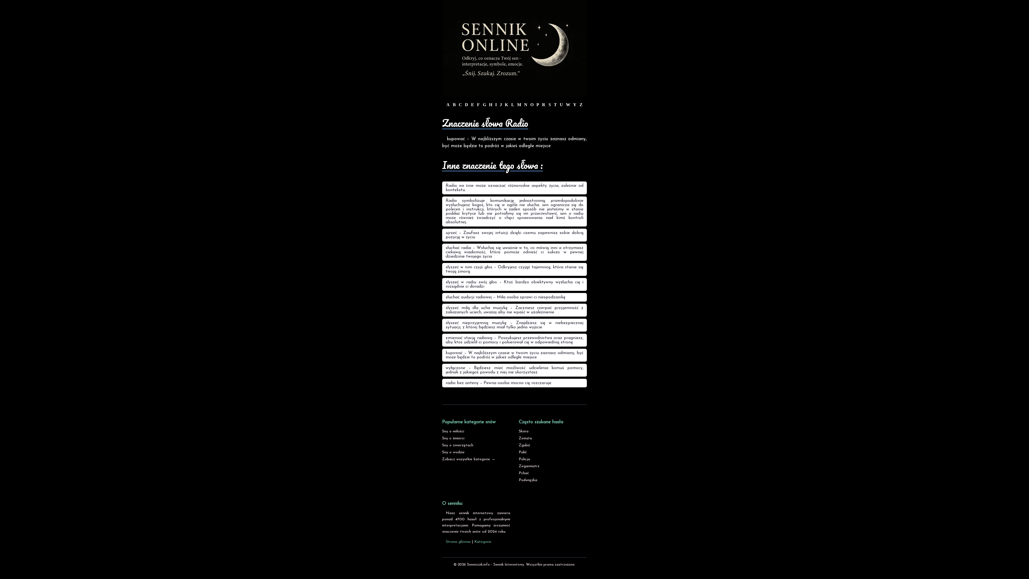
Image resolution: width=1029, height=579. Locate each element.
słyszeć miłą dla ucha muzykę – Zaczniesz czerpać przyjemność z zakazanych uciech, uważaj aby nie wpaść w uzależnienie (514, 310)
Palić (523, 452)
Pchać (524, 473)
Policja (524, 459)
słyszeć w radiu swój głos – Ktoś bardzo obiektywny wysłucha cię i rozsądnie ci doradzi (514, 284)
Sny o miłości (453, 431)
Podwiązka (528, 480)
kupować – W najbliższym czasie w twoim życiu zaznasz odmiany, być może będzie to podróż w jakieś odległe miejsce (514, 355)
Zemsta (525, 438)
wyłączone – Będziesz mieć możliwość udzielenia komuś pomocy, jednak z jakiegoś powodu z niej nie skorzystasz (514, 370)
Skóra (523, 431)
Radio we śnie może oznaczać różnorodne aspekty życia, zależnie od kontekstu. (514, 188)
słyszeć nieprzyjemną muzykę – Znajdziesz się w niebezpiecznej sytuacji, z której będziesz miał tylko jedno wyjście (514, 325)
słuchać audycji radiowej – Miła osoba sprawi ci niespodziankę (505, 297)
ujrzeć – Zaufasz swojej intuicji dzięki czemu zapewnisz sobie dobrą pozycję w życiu (514, 235)
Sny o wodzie (453, 452)
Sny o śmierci (453, 438)
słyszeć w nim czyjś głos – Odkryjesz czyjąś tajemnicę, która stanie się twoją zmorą (514, 269)
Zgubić (524, 445)
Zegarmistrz (529, 466)
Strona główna (458, 542)
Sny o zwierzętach (457, 445)
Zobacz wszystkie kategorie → (468, 459)
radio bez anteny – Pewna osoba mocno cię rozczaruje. (499, 383)
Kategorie (482, 542)
